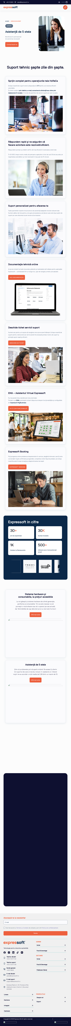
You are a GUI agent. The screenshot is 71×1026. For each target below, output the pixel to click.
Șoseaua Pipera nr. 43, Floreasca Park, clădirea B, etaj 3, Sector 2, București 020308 (18, 987)
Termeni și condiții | (41, 1019)
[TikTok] (18, 952)
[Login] (59, 2)
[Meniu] (65, 7)
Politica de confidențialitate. (54, 833)
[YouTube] (22, 952)
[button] (51, 945)
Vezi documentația (17, 277)
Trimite (35, 933)
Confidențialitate (58, 1019)
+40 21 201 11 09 (11, 964)
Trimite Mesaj (13, 839)
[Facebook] (5, 952)
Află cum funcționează (18, 408)
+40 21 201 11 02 (11, 959)
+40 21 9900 (9, 2)
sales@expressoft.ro (23, 2)
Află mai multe (35, 615)
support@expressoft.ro (13, 981)
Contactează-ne (12, 44)
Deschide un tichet (17, 343)
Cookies (50, 1019)
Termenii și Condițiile (26, 833)
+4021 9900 (10, 970)
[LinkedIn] (13, 952)
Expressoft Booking (17, 467)
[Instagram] (9, 952)
